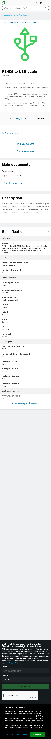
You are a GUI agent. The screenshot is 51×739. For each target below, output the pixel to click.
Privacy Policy (14, 663)
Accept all (37, 734)
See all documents (13, 183)
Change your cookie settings (16, 734)
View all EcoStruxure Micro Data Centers (21, 22)
